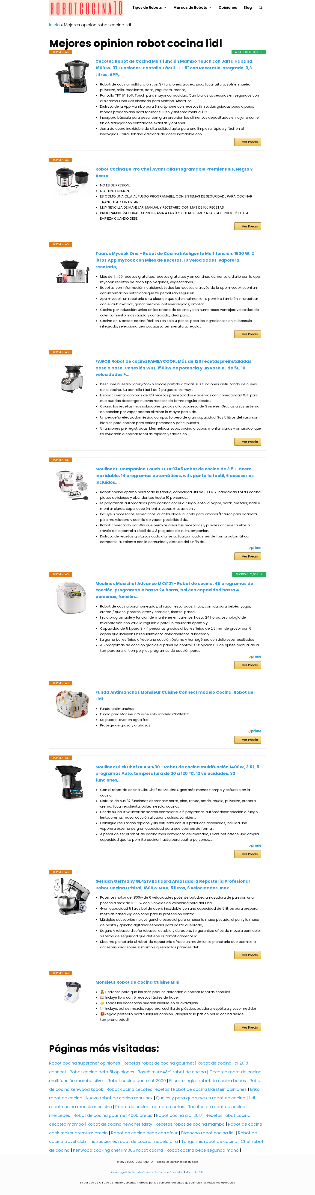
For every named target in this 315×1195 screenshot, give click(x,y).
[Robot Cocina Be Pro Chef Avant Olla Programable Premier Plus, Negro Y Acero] (72, 180)
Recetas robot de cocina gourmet (159, 1063)
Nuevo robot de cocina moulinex (119, 1098)
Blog (248, 7)
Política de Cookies (140, 1172)
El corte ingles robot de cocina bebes (207, 1080)
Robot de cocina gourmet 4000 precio (113, 1115)
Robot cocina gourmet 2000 (137, 1080)
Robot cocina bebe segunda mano (202, 1150)
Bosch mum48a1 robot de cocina (172, 1072)
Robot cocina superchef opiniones (84, 1063)
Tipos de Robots (147, 7)
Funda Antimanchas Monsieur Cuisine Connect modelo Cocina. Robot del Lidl (175, 695)
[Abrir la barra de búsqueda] (260, 7)
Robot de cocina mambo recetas (149, 1106)
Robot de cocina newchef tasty (119, 1124)
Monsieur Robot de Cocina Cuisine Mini (137, 982)
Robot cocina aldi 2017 (179, 1115)
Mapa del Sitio (195, 1172)
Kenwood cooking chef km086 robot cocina (118, 1150)
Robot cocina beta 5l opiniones (102, 1072)
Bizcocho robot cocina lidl (208, 1133)
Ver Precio (250, 142)
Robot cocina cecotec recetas (138, 1089)
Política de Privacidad (169, 1172)
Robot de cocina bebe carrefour (144, 1133)
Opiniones (228, 7)
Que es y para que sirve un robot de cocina (200, 1098)
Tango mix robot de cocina (209, 1141)
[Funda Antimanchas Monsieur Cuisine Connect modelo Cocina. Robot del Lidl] (72, 704)
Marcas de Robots (190, 7)
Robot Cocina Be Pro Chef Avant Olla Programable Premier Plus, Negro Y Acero (174, 172)
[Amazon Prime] (254, 548)
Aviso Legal (118, 1172)
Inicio (54, 25)
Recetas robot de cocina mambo (190, 1124)
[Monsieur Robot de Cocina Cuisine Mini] (72, 993)
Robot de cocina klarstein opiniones (210, 1089)
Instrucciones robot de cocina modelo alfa (133, 1141)
